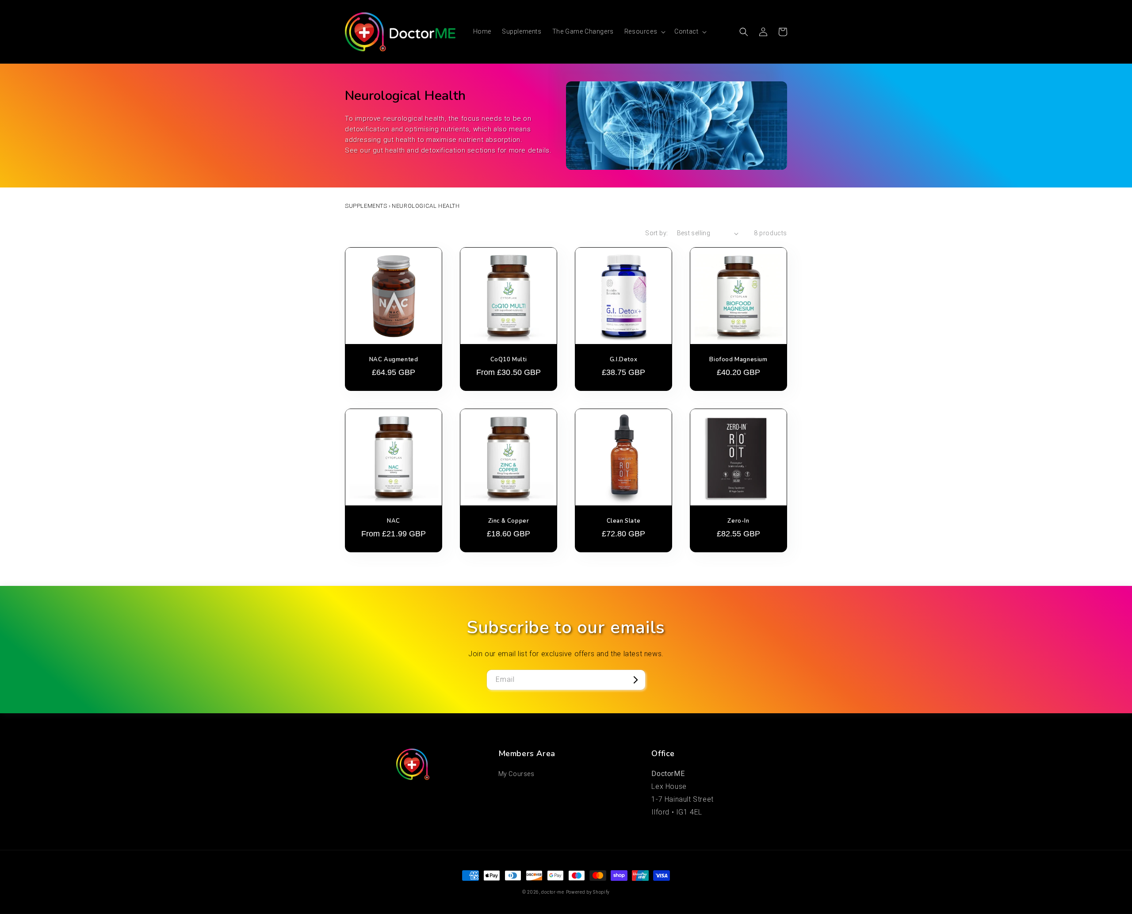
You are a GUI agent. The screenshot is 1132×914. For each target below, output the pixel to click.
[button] (644, 31)
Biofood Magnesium (738, 359)
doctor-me (552, 892)
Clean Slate (624, 521)
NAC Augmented (393, 359)
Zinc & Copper (508, 521)
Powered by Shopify (588, 892)
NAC (393, 521)
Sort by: (656, 233)
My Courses (516, 773)
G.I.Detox (623, 359)
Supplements (366, 206)
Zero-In (738, 521)
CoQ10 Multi (508, 359)
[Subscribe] (635, 679)
